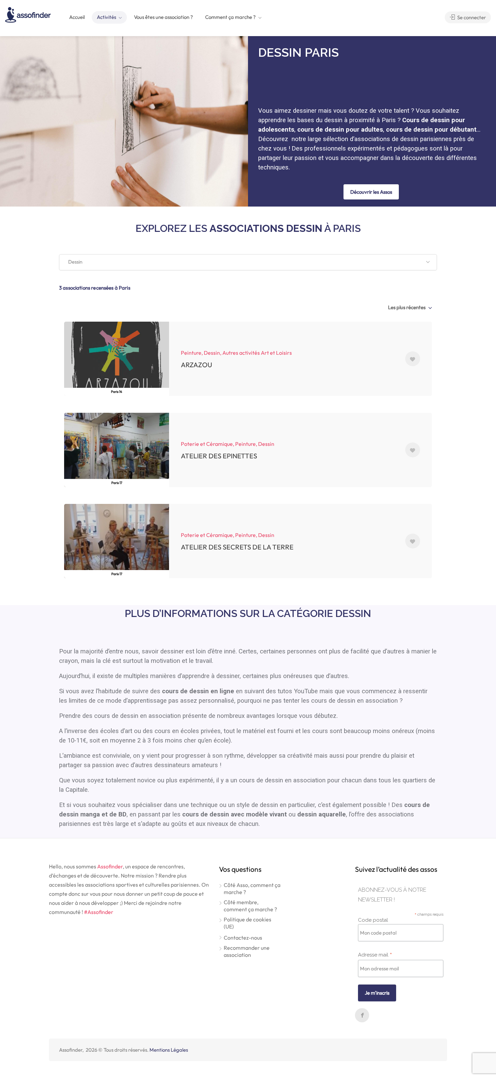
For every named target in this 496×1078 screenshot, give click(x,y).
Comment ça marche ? (230, 17)
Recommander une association (247, 951)
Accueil (77, 17)
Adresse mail (375, 954)
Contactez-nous (243, 937)
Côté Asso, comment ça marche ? (252, 888)
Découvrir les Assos (371, 192)
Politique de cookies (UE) (247, 923)
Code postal (373, 920)
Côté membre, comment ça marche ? (250, 906)
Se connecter (471, 17)
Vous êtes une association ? (163, 17)
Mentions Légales (168, 1050)
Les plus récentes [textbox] (406, 307)
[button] (248, 262)
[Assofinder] (28, 14)
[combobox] (409, 307)
